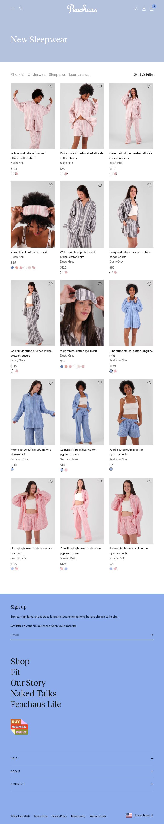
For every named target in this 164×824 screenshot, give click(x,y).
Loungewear (79, 74)
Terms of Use (41, 816)
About (16, 771)
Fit (15, 672)
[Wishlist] (136, 9)
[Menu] (13, 8)
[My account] (144, 9)
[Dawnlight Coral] (16, 267)
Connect (18, 784)
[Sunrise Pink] (115, 371)
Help (14, 758)
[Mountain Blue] (12, 267)
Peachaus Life (36, 704)
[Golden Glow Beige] (29, 267)
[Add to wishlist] (51, 87)
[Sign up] (152, 635)
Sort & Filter (144, 74)
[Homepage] (82, 8)
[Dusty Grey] (12, 173)
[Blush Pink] (16, 173)
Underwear (37, 74)
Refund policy (78, 816)
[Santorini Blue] (111, 371)
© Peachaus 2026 (20, 816)
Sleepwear (58, 74)
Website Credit (98, 816)
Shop (20, 661)
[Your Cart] (151, 9)
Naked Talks (34, 693)
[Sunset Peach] (21, 267)
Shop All (18, 74)
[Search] (21, 9)
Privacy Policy (59, 816)
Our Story (28, 683)
